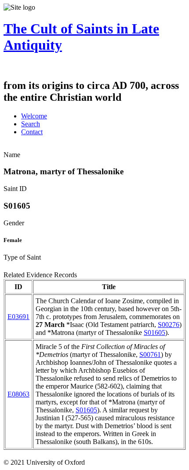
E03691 (18, 316)
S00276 (168, 324)
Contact (32, 132)
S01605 (154, 332)
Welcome (34, 116)
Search (30, 124)
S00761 (150, 354)
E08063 (18, 394)
